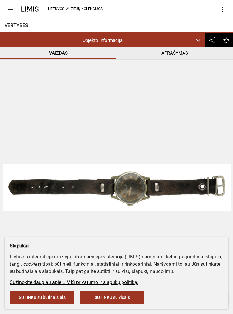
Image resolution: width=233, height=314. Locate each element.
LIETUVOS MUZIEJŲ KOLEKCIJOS (75, 9)
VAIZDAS (58, 53)
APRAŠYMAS (174, 53)
